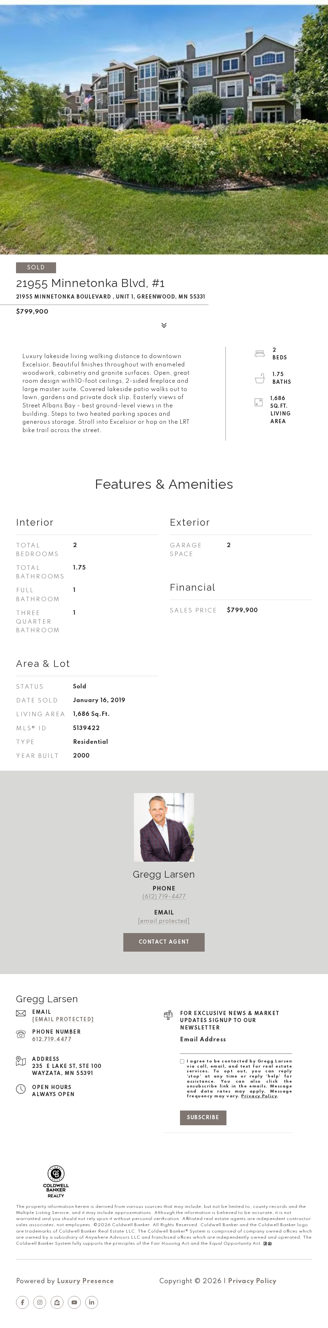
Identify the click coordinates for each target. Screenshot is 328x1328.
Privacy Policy (259, 1096)
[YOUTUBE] (74, 1302)
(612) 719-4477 (164, 897)
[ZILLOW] (57, 1302)
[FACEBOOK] (22, 1302)
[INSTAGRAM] (39, 1302)
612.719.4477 (52, 1039)
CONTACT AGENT (164, 942)
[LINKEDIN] (91, 1302)
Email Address (203, 1040)
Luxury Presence (85, 1281)
